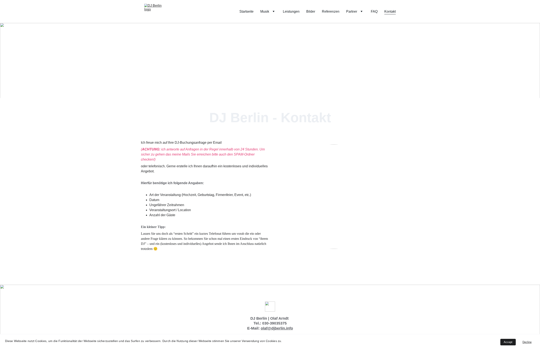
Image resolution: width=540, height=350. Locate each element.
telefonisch (156, 166)
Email (217, 142)
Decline (527, 342)
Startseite (246, 11)
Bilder (310, 11)
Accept (508, 342)
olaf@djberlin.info (277, 328)
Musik (264, 11)
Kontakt (390, 11)
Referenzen (330, 11)
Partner (351, 11)
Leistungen (291, 11)
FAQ (374, 11)
